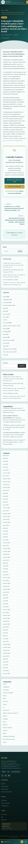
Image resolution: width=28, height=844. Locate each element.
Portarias (5, 343)
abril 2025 (5, 502)
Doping (6, 10)
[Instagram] (5, 775)
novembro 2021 (6, 618)
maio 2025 (5, 499)
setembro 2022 (6, 589)
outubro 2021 (6, 621)
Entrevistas (5, 314)
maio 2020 (5, 664)
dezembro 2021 (6, 615)
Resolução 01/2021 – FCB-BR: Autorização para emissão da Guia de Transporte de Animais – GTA (14, 208)
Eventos (5, 317)
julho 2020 (5, 659)
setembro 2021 (6, 624)
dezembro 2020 (6, 644)
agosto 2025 (6, 490)
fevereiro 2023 (6, 577)
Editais (4, 311)
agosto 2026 (6, 455)
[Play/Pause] (21, 841)
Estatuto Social (4, 786)
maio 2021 (5, 632)
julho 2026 (5, 458)
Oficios (4, 334)
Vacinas (4, 354)
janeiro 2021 (6, 641)
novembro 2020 (6, 647)
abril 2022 (5, 603)
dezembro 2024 (6, 513)
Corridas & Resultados (8, 305)
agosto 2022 (6, 592)
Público (4, 346)
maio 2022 (5, 600)
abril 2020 (5, 667)
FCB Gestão (4, 800)
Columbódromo (6, 299)
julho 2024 (5, 528)
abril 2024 (5, 536)
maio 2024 (5, 534)
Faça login (11, 233)
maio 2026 (5, 464)
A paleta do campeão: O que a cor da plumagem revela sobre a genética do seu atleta (14, 427)
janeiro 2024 (6, 545)
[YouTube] (9, 775)
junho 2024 (5, 531)
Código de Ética (4, 789)
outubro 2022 (6, 586)
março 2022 (6, 606)
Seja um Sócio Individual (14, 186)
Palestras (5, 337)
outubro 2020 (6, 650)
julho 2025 (5, 493)
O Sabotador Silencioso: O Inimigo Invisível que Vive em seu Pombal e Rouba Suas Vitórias (14, 410)
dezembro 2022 (6, 583)
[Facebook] (2, 775)
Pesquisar (5, 363)
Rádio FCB (3, 819)
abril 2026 (5, 467)
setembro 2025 (6, 487)
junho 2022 (5, 598)
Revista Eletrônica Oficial (9, 352)
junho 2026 (5, 461)
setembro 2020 (6, 653)
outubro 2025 (6, 484)
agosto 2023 (6, 560)
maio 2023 (5, 568)
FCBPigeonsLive (4, 805)
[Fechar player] (25, 841)
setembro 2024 (6, 522)
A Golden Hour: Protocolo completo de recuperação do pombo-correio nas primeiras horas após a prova (13, 265)
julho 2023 (5, 563)
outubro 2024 (6, 519)
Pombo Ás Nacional (7, 340)
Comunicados (6, 302)
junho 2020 (5, 661)
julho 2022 (5, 595)
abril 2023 (5, 571)
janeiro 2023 (6, 580)
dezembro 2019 (6, 673)
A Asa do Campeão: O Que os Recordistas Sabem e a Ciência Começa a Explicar (14, 442)
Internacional (6, 322)
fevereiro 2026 (6, 473)
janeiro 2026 (6, 475)
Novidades (5, 331)
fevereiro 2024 (6, 542)
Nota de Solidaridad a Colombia (10, 279)
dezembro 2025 (6, 478)
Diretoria (3, 783)
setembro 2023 (6, 557)
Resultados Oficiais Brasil (9, 349)
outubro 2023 (6, 554)
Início (2, 10)
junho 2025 (5, 496)
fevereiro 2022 (6, 609)
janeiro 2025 (6, 510)
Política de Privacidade (6, 791)
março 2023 (6, 574)
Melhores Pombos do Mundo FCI (10, 325)
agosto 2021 (6, 627)
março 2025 (6, 505)
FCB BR (5, 408)
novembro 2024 (6, 516)
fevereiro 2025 (6, 507)
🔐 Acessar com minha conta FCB (14, 180)
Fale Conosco (4, 814)
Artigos (4, 296)
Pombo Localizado (5, 803)
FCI (4, 320)
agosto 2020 (6, 656)
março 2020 (6, 670)
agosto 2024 (6, 525)
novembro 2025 (6, 481)
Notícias (5, 328)
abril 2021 (5, 635)
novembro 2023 (6, 551)
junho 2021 (5, 630)
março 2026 (6, 470)
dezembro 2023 (6, 548)
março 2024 (6, 539)
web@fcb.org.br (5, 826)
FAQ (2, 817)
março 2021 (5, 638)
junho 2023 (5, 566)
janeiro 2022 (6, 612)
